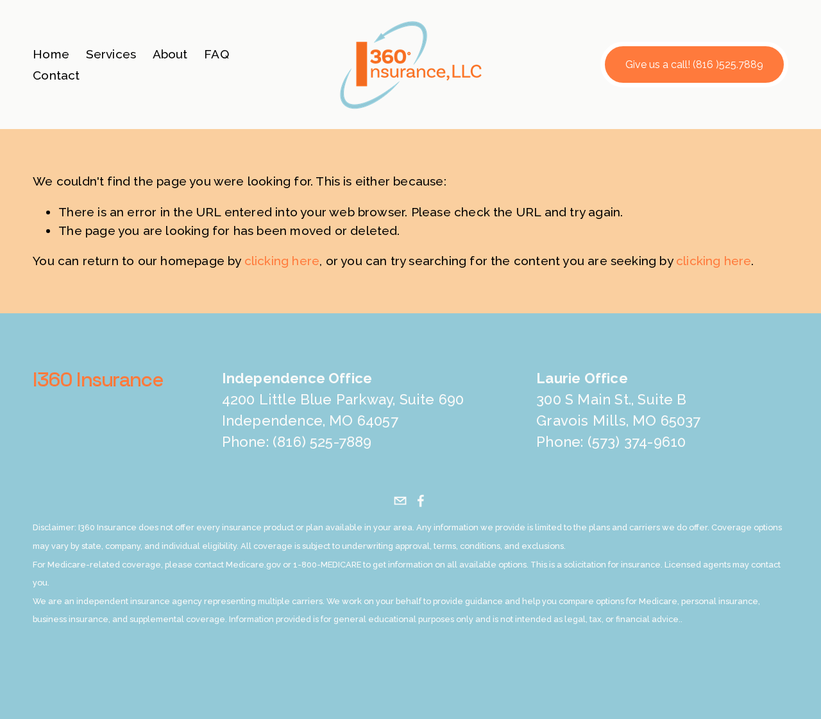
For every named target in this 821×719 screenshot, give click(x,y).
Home (51, 54)
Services (111, 54)
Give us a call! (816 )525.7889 (694, 64)
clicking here (281, 261)
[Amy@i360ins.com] (400, 500)
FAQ (216, 54)
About (170, 54)
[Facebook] (420, 500)
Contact (56, 75)
